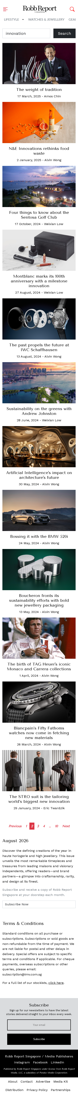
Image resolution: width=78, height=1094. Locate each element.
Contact (27, 1081)
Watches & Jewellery (46, 19)
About (12, 1081)
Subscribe (39, 1039)
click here (56, 983)
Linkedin (57, 1062)
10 (56, 826)
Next (66, 826)
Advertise (43, 1081)
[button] (6, 9)
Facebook (40, 1062)
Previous (15, 826)
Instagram (22, 1062)
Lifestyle (11, 19)
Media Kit (60, 1081)
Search (64, 33)
